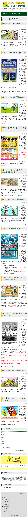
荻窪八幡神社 (21, 271)
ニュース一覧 (13, 13)
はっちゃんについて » (14, 469)
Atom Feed (3, 489)
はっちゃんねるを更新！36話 (13, 23)
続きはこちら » (5, 165)
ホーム (20, 13)
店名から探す (7, 499)
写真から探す (7, 506)
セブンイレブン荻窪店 (22, 326)
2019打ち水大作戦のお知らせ (13, 228)
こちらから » (4, 48)
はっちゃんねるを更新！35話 (13, 97)
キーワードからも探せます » (21, 450)
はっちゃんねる (8, 508)
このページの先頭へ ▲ (22, 493)
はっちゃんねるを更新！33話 (13, 370)
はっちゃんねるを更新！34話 (13, 199)
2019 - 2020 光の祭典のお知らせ (14, 53)
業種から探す (7, 501)
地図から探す (7, 504)
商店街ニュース (8, 511)
